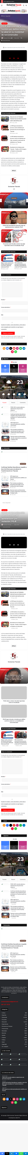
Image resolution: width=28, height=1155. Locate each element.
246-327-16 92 (5, 1004)
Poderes (4, 1037)
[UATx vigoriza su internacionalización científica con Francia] (5, 424)
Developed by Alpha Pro (14, 1117)
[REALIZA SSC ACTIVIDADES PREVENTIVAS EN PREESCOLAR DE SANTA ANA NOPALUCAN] (5, 119)
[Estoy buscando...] (26, 6)
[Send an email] (11, 38)
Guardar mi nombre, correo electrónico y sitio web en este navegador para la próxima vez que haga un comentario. (13, 327)
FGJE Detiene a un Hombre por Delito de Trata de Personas (14, 202)
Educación (4, 1021)
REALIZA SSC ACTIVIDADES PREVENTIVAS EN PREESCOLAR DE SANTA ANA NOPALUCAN (18, 118)
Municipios (4, 1030)
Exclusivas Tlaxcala (7, 38)
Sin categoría (5, 1046)
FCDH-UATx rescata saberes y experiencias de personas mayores (17, 409)
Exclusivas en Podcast (7, 1026)
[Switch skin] (23, 6)
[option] (14, 200)
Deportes (4, 1015)
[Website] (14, 189)
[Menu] (2, 6)
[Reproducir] (14, 58)
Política (3, 1039)
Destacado (14, 198)
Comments (22, 402)
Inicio (3, 16)
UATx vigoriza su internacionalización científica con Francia (17, 424)
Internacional (5, 1028)
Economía (4, 1019)
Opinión (3, 1035)
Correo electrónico (6, 307)
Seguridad (8, 16)
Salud (3, 1042)
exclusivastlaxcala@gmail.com (9, 1001)
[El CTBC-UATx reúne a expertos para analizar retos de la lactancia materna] (14, 1066)
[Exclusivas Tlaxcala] (14, 5)
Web (2, 314)
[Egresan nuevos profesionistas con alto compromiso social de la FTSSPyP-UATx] (5, 438)
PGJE (14, 170)
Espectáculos (5, 1024)
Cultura (3, 1012)
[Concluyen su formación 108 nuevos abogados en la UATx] (23, 1061)
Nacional (4, 1033)
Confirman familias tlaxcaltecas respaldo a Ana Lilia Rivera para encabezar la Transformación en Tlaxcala (14, 469)
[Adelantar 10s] (18, 58)
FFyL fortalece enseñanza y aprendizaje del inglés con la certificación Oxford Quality (17, 431)
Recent (13, 402)
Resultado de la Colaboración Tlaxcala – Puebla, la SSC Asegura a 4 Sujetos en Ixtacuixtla (18, 149)
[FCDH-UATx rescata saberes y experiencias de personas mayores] (5, 409)
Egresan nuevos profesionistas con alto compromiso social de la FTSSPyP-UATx (18, 438)
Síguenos (4, 1107)
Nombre (3, 299)
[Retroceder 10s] (9, 58)
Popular (4, 402)
